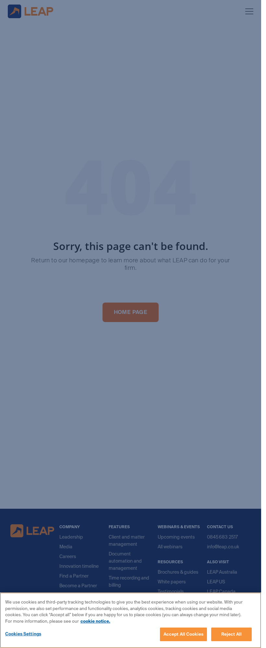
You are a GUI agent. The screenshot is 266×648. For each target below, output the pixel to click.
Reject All (231, 634)
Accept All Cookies (183, 634)
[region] (130, 620)
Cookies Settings (23, 634)
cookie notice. (95, 621)
